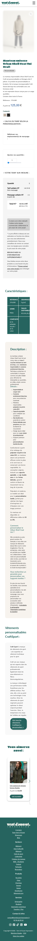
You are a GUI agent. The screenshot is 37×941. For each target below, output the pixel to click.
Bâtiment (18, 846)
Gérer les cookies (18, 936)
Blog (18, 838)
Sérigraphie (18, 901)
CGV (24, 933)
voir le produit (16, 796)
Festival (18, 864)
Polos (18, 880)
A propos (19, 830)
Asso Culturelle (18, 849)
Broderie (18, 904)
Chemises (18, 883)
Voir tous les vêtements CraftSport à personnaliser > (18, 723)
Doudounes (18, 891)
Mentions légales (16, 933)
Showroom (18, 835)
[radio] (4, 115)
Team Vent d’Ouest (18, 832)
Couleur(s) (6, 111)
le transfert (13, 612)
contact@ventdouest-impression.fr (18, 918)
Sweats (18, 885)
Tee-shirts (19, 878)
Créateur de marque (18, 859)
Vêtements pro (18, 893)
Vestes (18, 888)
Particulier (18, 867)
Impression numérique (18, 907)
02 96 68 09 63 (18, 920)
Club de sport (18, 854)
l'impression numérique (17, 609)
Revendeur (18, 869)
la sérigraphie (14, 607)
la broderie (23, 605)
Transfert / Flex (18, 909)
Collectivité (18, 856)
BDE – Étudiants (18, 862)
